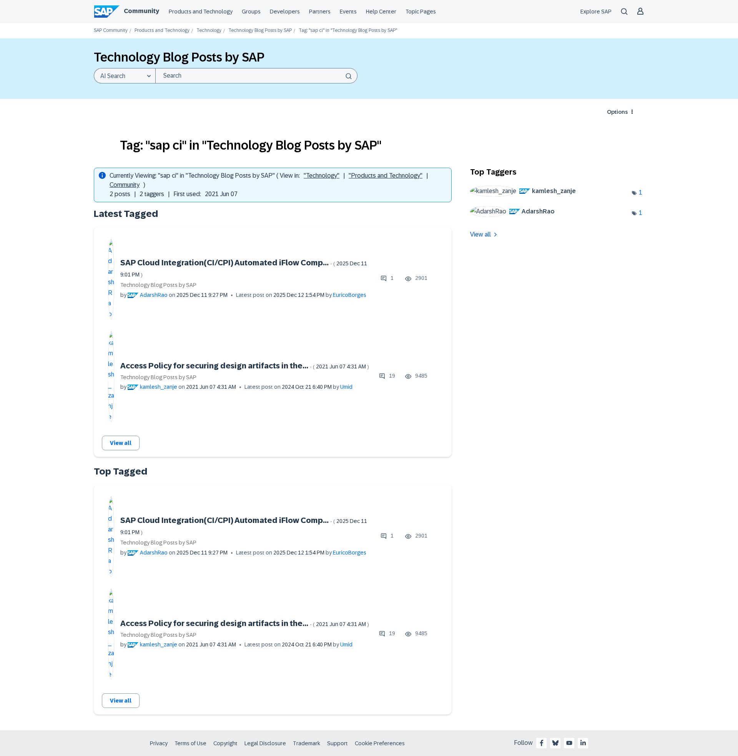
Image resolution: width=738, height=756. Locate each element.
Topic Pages (421, 11)
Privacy (159, 743)
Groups (251, 11)
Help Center (381, 11)
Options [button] (617, 112)
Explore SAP (596, 11)
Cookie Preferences (380, 743)
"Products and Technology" (385, 175)
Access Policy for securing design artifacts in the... (244, 365)
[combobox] (256, 75)
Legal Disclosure (265, 743)
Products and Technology (201, 11)
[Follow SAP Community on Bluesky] (555, 743)
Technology (208, 30)
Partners (320, 11)
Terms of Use (190, 743)
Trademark (306, 743)
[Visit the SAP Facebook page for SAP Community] (542, 743)
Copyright (225, 743)
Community (141, 11)
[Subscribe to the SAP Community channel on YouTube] (569, 743)
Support (337, 743)
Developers (285, 11)
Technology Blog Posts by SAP (260, 30)
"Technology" (321, 175)
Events (348, 11)
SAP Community (111, 30)
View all (120, 443)
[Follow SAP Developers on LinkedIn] (583, 743)
